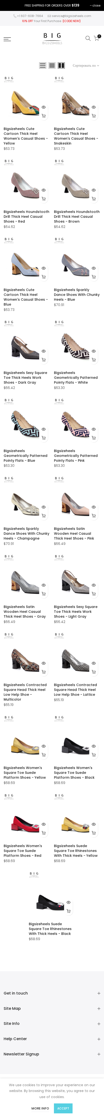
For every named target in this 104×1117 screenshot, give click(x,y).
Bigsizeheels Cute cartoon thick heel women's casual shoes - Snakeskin (76, 136)
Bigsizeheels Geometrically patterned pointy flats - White (76, 377)
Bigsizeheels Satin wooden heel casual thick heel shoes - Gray (25, 611)
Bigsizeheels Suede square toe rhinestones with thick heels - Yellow (76, 850)
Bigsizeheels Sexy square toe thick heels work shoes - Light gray (75, 611)
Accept (63, 1108)
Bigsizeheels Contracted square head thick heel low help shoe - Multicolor (25, 692)
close (96, 5)
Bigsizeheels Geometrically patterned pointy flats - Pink (76, 455)
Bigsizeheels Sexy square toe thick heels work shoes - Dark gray (25, 377)
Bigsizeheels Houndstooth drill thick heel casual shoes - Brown (77, 216)
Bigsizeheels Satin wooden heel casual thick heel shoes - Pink (74, 533)
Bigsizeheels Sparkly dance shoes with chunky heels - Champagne (26, 533)
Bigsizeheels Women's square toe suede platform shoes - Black (74, 772)
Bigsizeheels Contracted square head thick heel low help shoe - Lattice (75, 689)
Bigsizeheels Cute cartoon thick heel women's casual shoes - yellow (26, 136)
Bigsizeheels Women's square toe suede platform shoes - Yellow (25, 772)
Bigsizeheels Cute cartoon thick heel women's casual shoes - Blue (26, 297)
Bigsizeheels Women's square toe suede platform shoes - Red (23, 850)
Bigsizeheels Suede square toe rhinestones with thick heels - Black (50, 929)
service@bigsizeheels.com (71, 16)
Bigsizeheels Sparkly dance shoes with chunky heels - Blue (77, 294)
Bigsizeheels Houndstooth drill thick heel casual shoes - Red (26, 216)
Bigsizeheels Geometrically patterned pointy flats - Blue (25, 455)
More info (40, 1108)
